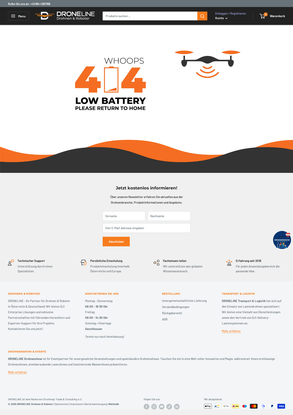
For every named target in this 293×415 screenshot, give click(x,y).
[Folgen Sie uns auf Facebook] (146, 406)
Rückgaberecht (172, 313)
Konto (219, 18)
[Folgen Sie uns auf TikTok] (169, 406)
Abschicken (116, 241)
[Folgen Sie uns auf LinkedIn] (177, 406)
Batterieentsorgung (96, 404)
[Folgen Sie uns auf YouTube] (161, 406)
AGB (164, 319)
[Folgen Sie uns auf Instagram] (154, 406)
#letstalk (113, 404)
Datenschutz (61, 404)
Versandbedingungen (175, 307)
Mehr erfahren (231, 331)
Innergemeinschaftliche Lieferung (184, 300)
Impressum (76, 404)
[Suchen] (202, 16)
